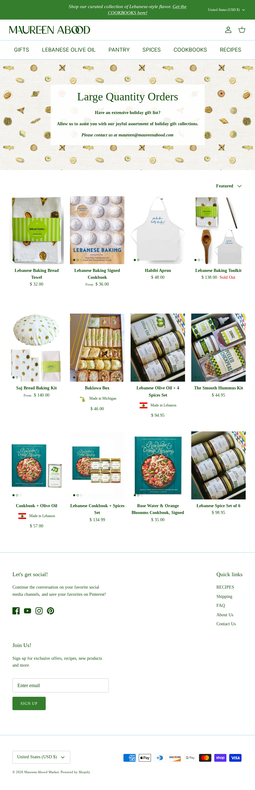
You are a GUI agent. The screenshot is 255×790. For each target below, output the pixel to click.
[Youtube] (27, 610)
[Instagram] (39, 610)
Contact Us (226, 624)
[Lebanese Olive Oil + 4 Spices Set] (158, 348)
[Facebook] (16, 610)
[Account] (227, 30)
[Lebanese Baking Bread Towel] (36, 230)
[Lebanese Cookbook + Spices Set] (97, 465)
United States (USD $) (224, 9)
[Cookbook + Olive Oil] (36, 465)
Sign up (29, 703)
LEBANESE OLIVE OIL (69, 50)
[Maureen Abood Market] (49, 30)
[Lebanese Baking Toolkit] (218, 230)
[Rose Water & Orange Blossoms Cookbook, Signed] (158, 465)
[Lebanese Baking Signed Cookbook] (97, 230)
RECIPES (230, 50)
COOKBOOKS (190, 50)
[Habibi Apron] (158, 230)
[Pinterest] (50, 610)
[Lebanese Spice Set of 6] (218, 465)
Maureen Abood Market (41, 772)
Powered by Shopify (75, 772)
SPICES (151, 50)
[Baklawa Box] (97, 348)
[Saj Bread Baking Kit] (36, 348)
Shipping (224, 596)
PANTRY (119, 50)
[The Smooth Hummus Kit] (218, 348)
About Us (224, 615)
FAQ (220, 605)
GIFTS (21, 50)
